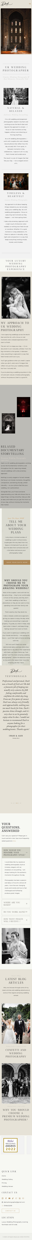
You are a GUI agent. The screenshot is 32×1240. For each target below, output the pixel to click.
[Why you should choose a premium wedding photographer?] (16, 1083)
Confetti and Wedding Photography (16, 1053)
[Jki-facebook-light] (6, 1198)
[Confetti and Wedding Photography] (16, 1023)
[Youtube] (9, 1198)
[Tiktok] (13, 1198)
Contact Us (10, 1210)
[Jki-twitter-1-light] (16, 1198)
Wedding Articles (10, 1046)
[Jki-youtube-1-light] (23, 1198)
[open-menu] (30, 4)
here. (14, 841)
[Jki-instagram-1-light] (2, 1198)
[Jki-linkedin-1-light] (20, 1198)
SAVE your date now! (17, 562)
